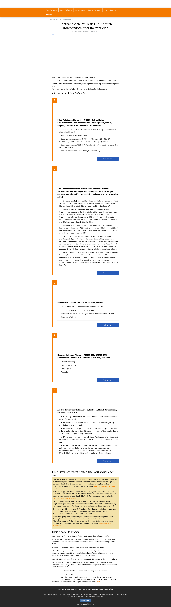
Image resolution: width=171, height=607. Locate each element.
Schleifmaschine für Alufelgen (64, 498)
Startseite (53, 19)
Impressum (99, 589)
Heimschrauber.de (71, 589)
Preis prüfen (107, 159)
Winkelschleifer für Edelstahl (104, 486)
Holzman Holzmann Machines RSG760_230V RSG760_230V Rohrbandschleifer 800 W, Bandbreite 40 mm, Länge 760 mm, (83, 356)
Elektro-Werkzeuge (66, 10)
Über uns (82, 589)
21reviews (90, 604)
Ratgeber (49, 14)
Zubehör (113, 10)
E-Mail (97, 582)
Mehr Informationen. (97, 596)
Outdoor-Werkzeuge (94, 10)
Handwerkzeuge (80, 10)
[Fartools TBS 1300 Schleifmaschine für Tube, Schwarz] (86, 291)
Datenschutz (109, 589)
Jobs (93, 589)
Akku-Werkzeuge (51, 10)
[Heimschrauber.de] (57, 3)
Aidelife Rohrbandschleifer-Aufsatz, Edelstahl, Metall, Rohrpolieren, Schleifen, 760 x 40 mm (87, 411)
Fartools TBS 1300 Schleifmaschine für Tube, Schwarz (80, 302)
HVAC (105, 10)
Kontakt (88, 589)
